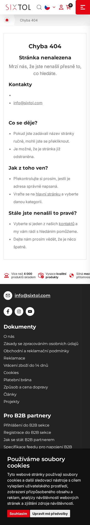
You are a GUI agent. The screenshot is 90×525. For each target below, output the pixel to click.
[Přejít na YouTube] (30, 311)
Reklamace (14, 358)
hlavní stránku (48, 194)
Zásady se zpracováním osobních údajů (41, 343)
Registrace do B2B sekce (27, 432)
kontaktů (66, 223)
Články (10, 394)
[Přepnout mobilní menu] (83, 7)
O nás (9, 336)
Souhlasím (18, 513)
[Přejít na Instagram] (19, 311)
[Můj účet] (61, 7)
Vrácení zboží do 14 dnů (26, 365)
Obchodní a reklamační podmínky (36, 351)
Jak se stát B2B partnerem (29, 439)
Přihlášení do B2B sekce (26, 425)
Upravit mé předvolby (50, 513)
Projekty (11, 401)
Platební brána (17, 380)
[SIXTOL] (18, 7)
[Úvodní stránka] (7, 20)
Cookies (11, 372)
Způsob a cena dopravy (26, 387)
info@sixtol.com (27, 102)
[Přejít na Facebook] (8, 311)
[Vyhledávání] (39, 7)
